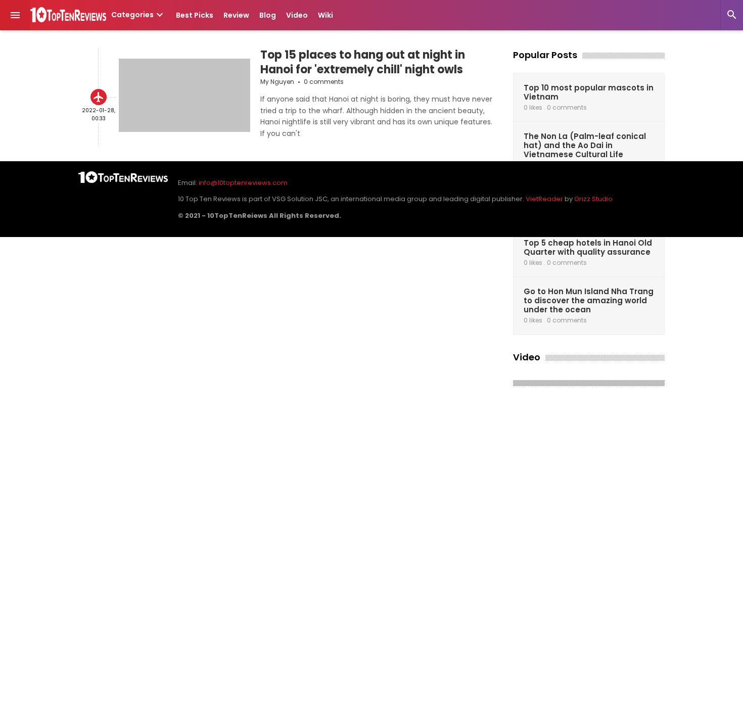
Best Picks (194, 15)
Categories (138, 15)
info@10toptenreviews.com (243, 182)
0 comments (324, 81)
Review (236, 15)
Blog (267, 15)
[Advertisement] (589, 548)
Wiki (325, 15)
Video (297, 15)
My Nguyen (277, 81)
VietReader (544, 199)
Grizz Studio (593, 199)
